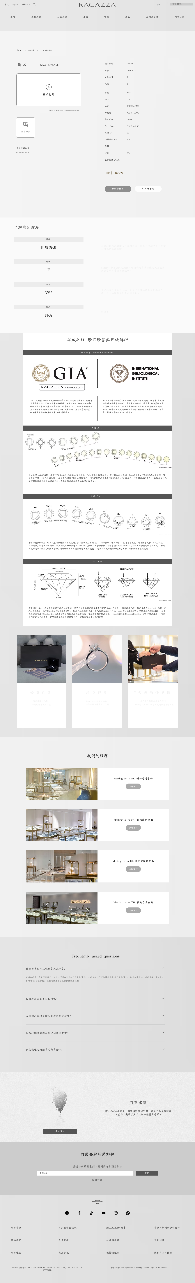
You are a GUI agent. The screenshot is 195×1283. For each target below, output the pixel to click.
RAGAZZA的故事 (116, 1227)
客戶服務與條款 (67, 1227)
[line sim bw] (115, 1213)
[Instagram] (67, 1213)
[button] (166, 4)
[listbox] (181, 4)
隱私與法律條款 (163, 1252)
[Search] (44, 4)
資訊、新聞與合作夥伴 (167, 1227)
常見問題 (159, 1240)
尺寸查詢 (63, 1240)
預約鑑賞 (16, 1240)
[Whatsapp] (128, 1213)
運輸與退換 (112, 1252)
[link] (133, 778)
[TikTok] (91, 1213)
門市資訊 (16, 1227)
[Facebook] (79, 1213)
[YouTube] (103, 1213)
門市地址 (16, 1252)
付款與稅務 (112, 1240)
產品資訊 (63, 1252)
